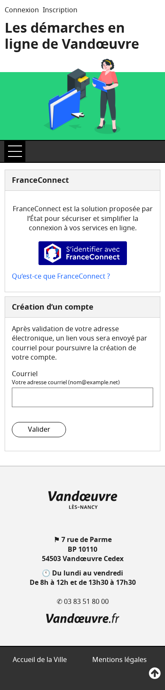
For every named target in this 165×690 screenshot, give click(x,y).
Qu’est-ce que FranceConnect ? (61, 276)
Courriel (25, 374)
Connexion (22, 10)
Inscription (60, 10)
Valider (39, 430)
